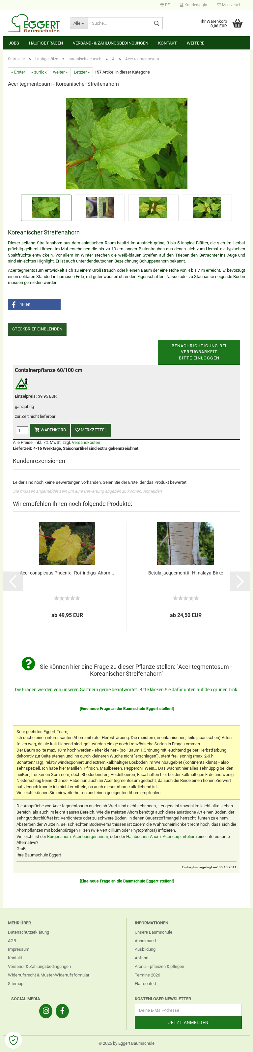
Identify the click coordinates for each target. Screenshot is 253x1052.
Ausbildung (145, 949)
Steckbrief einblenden (37, 328)
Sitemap (15, 983)
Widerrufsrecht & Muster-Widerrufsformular (48, 975)
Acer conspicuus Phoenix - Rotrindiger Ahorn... (67, 572)
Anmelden (152, 491)
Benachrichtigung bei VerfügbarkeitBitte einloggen (199, 351)
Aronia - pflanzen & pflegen (159, 966)
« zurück (39, 72)
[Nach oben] (235, 1042)
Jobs (14, 43)
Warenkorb (53, 429)
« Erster (18, 72)
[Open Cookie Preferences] (13, 1040)
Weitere (195, 43)
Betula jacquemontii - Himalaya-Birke (185, 572)
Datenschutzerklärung (28, 932)
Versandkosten (86, 442)
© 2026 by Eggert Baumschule (126, 1043)
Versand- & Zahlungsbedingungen (110, 43)
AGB (12, 940)
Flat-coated (145, 983)
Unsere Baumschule (153, 932)
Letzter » (82, 72)
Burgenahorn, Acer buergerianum (77, 836)
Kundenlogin (195, 5)
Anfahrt (142, 957)
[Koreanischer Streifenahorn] (126, 142)
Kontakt (167, 43)
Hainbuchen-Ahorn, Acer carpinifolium (161, 836)
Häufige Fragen (46, 43)
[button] (34, 304)
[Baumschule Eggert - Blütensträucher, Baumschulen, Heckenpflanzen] (34, 23)
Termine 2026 (147, 975)
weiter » (60, 72)
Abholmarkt (145, 940)
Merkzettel (230, 5)
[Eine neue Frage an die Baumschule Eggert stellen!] (127, 708)
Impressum (18, 949)
